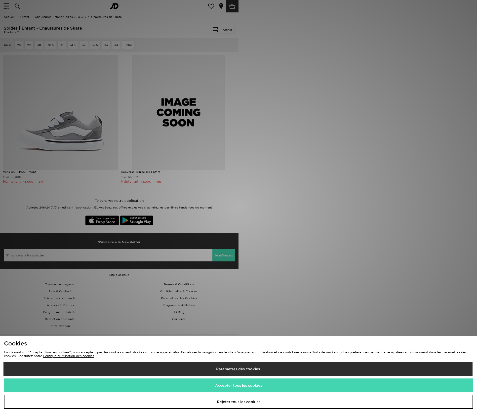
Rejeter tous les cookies (238, 402)
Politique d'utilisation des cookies (68, 356)
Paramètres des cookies (238, 369)
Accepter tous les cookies (238, 385)
